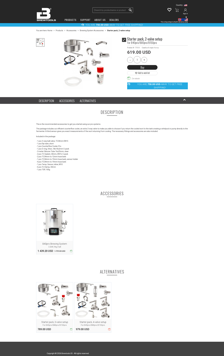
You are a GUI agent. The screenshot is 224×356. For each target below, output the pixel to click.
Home (49, 30)
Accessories (71, 30)
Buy (142, 67)
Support (85, 20)
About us (100, 20)
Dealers (114, 20)
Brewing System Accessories (92, 30)
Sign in (185, 14)
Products (70, 20)
